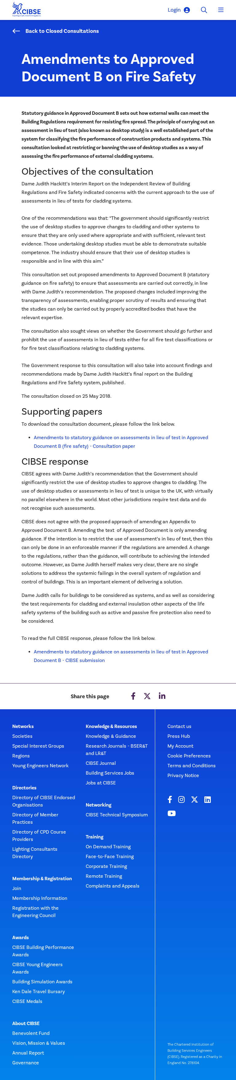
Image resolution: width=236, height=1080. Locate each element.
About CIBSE (26, 1023)
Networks (23, 726)
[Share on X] (147, 696)
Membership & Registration (42, 879)
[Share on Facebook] (133, 696)
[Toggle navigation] (220, 10)
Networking (98, 805)
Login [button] (174, 10)
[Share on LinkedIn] (162, 696)
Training (94, 837)
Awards (20, 938)
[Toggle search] (204, 10)
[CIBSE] (26, 11)
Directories (24, 788)
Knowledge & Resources (111, 726)
